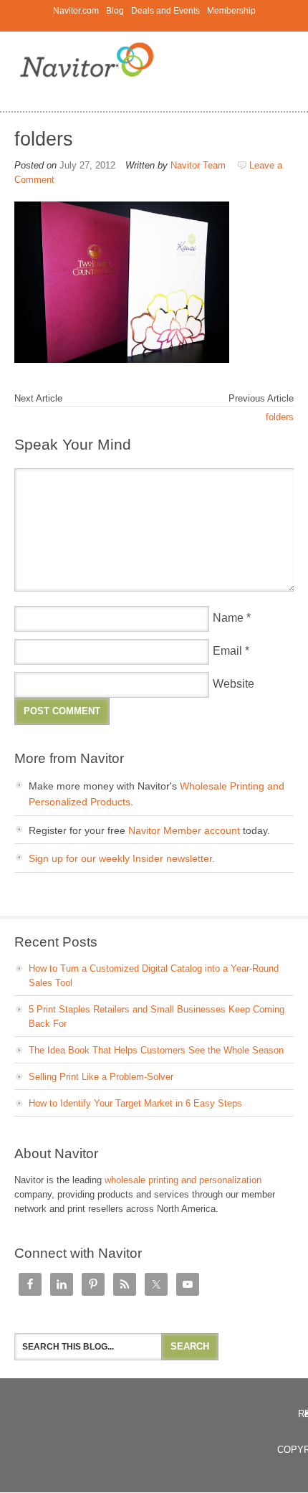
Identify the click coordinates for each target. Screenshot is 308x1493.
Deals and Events (165, 11)
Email (227, 651)
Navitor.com (76, 11)
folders (280, 417)
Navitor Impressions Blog (154, 65)
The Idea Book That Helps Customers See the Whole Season (156, 1050)
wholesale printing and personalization (183, 1180)
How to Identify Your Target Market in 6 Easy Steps (135, 1103)
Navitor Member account (184, 830)
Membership (231, 11)
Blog (113, 11)
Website (233, 684)
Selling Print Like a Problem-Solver (101, 1076)
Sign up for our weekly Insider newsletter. (122, 858)
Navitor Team (198, 165)
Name (228, 618)
